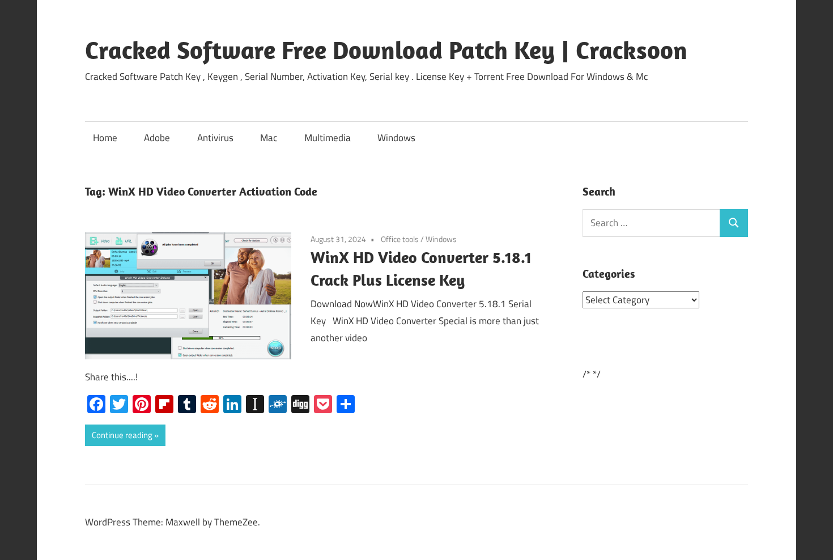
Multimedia (327, 137)
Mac (268, 137)
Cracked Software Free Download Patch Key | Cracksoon (386, 50)
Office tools (400, 239)
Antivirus (215, 137)
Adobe (157, 137)
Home (105, 137)
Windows (396, 137)
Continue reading (122, 435)
